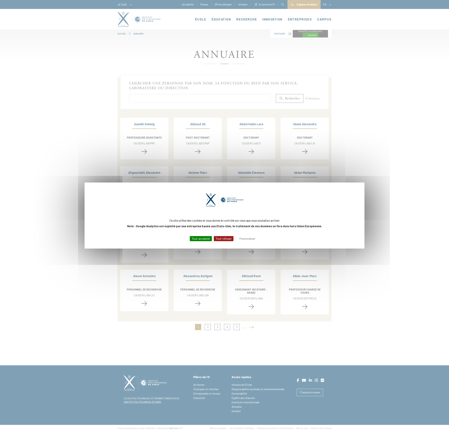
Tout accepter (201, 238)
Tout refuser (224, 238)
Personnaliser (247, 238)
